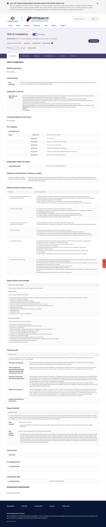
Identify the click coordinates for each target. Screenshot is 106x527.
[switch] (34, 34)
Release (9, 48)
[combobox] (82, 19)
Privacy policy (38, 506)
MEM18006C (34, 148)
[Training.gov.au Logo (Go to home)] (35, 19)
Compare (27, 25)
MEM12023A (34, 154)
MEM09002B (35, 134)
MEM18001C (34, 138)
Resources (37, 25)
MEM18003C (34, 145)
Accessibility (10, 506)
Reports (53, 25)
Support (63, 25)
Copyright (24, 506)
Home (11, 25)
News (18, 25)
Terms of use (65, 506)
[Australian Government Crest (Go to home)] (14, 19)
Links (45, 25)
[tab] (13, 56)
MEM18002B (34, 141)
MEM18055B (26, 107)
